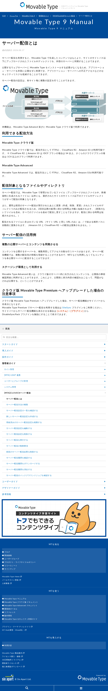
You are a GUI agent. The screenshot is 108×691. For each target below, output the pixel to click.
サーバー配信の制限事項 (17, 446)
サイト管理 (9, 369)
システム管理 (10, 387)
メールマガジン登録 (10, 580)
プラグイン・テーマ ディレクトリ (16, 627)
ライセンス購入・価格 (11, 656)
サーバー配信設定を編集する (19, 428)
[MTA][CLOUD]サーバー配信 (64, 16)
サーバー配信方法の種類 (17, 405)
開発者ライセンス (9, 663)
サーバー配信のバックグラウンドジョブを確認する (29, 475)
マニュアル (14, 16)
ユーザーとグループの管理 (16, 381)
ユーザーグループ (11, 559)
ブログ (7, 552)
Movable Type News (11, 576)
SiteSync (66, 308)
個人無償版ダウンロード (12, 666)
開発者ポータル (10, 609)
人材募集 (6, 583)
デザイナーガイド (11, 488)
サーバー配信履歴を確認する (19, 458)
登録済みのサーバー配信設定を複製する (24, 422)
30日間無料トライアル (12, 660)
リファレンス (9, 612)
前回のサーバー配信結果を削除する (22, 452)
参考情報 (6, 494)
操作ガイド (7, 357)
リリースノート (10, 565)
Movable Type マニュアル (15, 599)
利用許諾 (8, 645)
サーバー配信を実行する (17, 440)
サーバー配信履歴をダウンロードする (23, 464)
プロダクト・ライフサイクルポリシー (20, 562)
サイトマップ (9, 569)
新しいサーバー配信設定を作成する (22, 417)
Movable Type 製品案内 (12, 653)
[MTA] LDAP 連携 (12, 375)
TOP (4, 16)
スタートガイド (10, 344)
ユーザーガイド (10, 482)
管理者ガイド (44, 16)
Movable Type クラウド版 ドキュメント (21, 602)
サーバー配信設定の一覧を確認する (22, 411)
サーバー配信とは (85, 16)
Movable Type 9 (28, 16)
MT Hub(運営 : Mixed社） (13, 630)
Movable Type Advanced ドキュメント (20, 605)
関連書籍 (8, 555)
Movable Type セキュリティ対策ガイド (20, 619)
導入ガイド (7, 351)
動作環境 (8, 616)
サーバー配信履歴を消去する (19, 470)
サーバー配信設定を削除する (19, 434)
